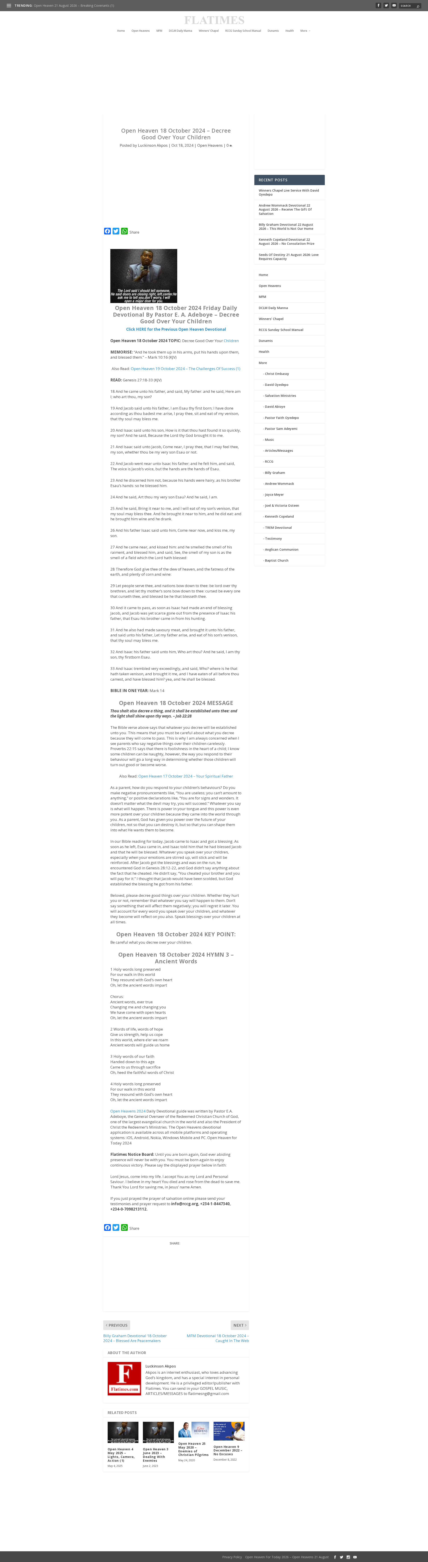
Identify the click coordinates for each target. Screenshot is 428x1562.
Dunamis (273, 31)
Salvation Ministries (280, 395)
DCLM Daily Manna (180, 31)
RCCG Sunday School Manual (243, 31)
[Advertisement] (205, 73)
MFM (159, 31)
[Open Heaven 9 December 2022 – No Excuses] (229, 1431)
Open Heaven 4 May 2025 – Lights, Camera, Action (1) (121, 1454)
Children (231, 340)
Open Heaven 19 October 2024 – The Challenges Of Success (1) (185, 368)
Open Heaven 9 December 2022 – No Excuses (228, 1450)
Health (290, 31)
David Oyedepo (276, 385)
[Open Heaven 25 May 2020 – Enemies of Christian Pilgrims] (193, 1429)
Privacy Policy (232, 1557)
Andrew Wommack (279, 483)
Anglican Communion (281, 549)
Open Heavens (141, 31)
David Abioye (275, 406)
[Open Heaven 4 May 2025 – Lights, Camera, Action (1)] (123, 1432)
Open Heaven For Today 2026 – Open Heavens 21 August (287, 1557)
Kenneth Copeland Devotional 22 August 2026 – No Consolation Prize (286, 241)
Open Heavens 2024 (128, 1111)
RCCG (269, 461)
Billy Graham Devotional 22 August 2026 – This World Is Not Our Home (286, 226)
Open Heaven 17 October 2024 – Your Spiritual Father (185, 776)
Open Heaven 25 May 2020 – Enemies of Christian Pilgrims (193, 1449)
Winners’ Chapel (209, 31)
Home (121, 31)
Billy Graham (275, 472)
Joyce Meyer (274, 494)
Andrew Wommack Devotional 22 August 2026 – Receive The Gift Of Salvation (285, 209)
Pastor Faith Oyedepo (282, 418)
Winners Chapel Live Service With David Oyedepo (69, 5)
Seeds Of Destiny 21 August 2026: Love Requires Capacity (289, 257)
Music (269, 439)
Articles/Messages (279, 450)
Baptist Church (276, 560)
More (303, 31)
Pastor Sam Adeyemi (281, 429)
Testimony (273, 538)
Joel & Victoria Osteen (282, 505)
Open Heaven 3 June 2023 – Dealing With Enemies (156, 1454)
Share (134, 232)
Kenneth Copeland (279, 516)
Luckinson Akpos (153, 145)
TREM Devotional (278, 527)
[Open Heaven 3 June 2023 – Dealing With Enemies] (158, 1432)
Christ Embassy (277, 374)
